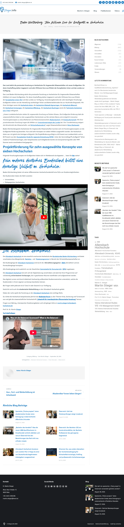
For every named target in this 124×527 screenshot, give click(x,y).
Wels (107, 311)
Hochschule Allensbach (103, 274)
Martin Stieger (104, 285)
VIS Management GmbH (109, 306)
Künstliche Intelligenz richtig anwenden (104, 280)
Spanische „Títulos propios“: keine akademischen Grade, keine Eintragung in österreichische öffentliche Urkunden (27, 415)
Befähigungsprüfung (113, 262)
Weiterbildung (100, 311)
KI (120, 274)
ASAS (117, 253)
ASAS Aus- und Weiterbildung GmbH (104, 256)
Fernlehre (97, 268)
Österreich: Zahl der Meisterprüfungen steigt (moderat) (71, 412)
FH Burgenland (100, 271)
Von (43, 356)
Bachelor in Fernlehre (100, 259)
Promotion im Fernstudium (102, 300)
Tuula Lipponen (99, 115)
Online (109, 291)
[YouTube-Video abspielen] (44, 217)
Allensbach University (104, 253)
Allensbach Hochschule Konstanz (39, 359)
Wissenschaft (62, 359)
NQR (105, 291)
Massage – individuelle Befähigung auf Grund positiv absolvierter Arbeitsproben (108, 117)
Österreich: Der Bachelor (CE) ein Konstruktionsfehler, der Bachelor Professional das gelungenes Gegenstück (70, 431)
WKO (111, 311)
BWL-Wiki (97, 265)
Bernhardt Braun (100, 85)
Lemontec (118, 524)
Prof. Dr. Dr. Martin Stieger (103, 297)
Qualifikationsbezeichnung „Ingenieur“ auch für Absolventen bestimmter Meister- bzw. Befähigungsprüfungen (106, 90)
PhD (108, 294)
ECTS (118, 265)
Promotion (115, 297)
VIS (96, 305)
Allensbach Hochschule (102, 246)
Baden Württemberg (101, 262)
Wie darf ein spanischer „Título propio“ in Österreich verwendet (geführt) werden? (111, 170)
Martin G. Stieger (101, 283)
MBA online (108, 288)
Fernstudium (107, 268)
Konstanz (98, 277)
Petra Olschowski (53, 359)
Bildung (7, 41)
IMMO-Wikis (116, 274)
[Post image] (8, 414)
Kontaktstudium (106, 277)
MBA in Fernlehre (99, 288)
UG (110, 300)
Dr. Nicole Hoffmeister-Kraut (108, 265)
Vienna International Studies (106, 303)
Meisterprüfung (99, 291)
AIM (98, 242)
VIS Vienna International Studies (106, 309)
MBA (116, 285)
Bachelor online (111, 259)
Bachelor (117, 256)
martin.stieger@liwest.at (25, 2)
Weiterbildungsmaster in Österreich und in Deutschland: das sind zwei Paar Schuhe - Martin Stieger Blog (108, 125)
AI (95, 242)
